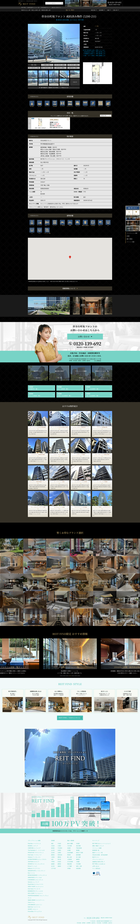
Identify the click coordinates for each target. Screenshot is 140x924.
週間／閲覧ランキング (98, 845)
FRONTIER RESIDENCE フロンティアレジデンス (38, 897)
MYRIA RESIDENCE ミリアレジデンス (37, 875)
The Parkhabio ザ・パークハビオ (36, 850)
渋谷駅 (78, 843)
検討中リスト (95, 857)
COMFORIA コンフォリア (34, 848)
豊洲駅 (78, 850)
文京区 (53, 852)
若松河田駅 (52, 151)
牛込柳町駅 (52, 153)
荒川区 (59, 859)
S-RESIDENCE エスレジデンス (35, 879)
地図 (108, 10)
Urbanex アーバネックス (34, 857)
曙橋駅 (49, 147)
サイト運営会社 (97, 360)
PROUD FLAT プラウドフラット (36, 852)
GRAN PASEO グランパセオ (35, 877)
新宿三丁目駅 (79, 852)
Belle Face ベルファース (34, 907)
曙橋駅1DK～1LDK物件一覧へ (65, 395)
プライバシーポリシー (98, 859)
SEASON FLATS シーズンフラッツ (36, 870)
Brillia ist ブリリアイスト (34, 868)
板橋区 (53, 864)
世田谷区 (60, 855)
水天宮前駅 (70, 861)
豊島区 (59, 857)
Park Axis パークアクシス (34, 843)
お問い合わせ (84, 336)
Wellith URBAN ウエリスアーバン (36, 900)
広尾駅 (69, 850)
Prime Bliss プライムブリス (35, 911)
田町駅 (69, 855)
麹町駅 (78, 859)
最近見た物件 (129, 214)
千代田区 (60, 848)
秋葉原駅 (78, 868)
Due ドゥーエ (31, 873)
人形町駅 (69, 859)
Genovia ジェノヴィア (33, 882)
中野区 (53, 861)
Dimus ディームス (32, 866)
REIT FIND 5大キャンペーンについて (101, 843)
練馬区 (59, 864)
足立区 (53, 866)
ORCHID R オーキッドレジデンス (36, 864)
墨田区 (53, 855)
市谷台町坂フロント (45, 7)
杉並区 (59, 861)
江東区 (59, 845)
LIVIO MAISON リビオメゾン (35, 904)
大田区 (53, 857)
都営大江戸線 (44, 151)
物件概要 (101, 10)
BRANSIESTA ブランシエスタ (35, 891)
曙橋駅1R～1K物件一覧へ (63, 388)
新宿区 (46, 144)
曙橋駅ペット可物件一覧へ (35, 395)
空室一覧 (115, 10)
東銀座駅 (69, 864)
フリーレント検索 (96, 848)
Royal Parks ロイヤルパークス (35, 884)
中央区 (59, 843)
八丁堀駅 (69, 866)
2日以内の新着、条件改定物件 (100, 855)
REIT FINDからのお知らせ (98, 864)
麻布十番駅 (70, 843)
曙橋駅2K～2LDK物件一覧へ (92, 388)
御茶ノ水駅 (79, 866)
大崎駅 (78, 861)
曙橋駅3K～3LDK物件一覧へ (92, 395)
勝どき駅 (69, 857)
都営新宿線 (44, 147)
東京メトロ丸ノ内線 (46, 149)
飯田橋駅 (78, 855)
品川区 (53, 850)
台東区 (59, 852)
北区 (52, 859)
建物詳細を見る (34, 96)
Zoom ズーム (31, 902)
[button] (108, 655)
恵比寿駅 (78, 845)
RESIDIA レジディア (33, 845)
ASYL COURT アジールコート (35, 893)
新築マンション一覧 (97, 852)
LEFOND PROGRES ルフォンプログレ (37, 859)
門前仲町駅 (79, 848)
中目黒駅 (78, 864)
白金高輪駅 (70, 852)
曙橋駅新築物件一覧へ (33, 388)
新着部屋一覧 (95, 850)
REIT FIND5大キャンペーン (69, 718)
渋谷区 (53, 845)
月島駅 (69, 868)
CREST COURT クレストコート (36, 886)
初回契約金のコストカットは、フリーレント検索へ (69, 831)
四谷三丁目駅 (56, 149)
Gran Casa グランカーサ (34, 888)
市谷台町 (50, 144)
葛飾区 (59, 866)
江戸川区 (53, 868)
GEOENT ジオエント (33, 909)
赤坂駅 (69, 848)
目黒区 (59, 850)
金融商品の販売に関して (98, 861)
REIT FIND (23, 7)
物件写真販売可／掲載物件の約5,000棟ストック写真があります (54, 87)
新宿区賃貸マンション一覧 (33, 7)
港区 (52, 843)
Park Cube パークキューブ (34, 855)
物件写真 (93, 10)
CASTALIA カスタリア (33, 861)
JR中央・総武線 (45, 156)
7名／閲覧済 (71, 10)
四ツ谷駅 (52, 156)
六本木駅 (69, 845)
